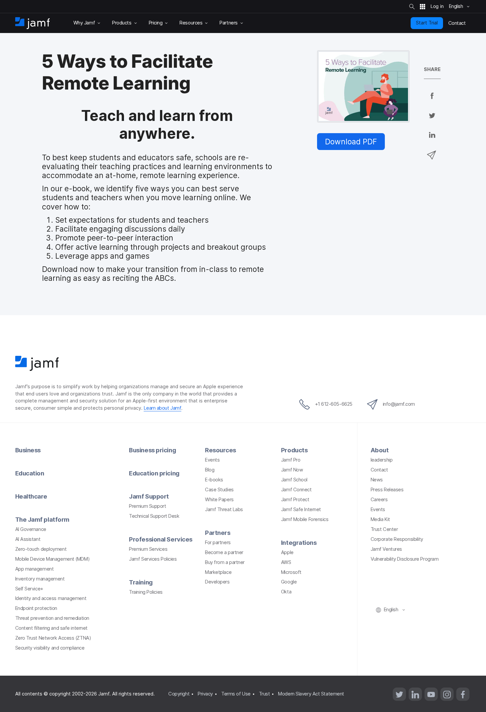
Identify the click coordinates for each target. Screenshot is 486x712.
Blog (209, 470)
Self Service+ (29, 589)
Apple (287, 552)
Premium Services (148, 549)
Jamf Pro (290, 460)
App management (34, 569)
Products (294, 450)
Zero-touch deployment (41, 549)
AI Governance (30, 529)
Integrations (299, 542)
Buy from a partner (225, 562)
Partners (217, 532)
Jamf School (294, 480)
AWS (286, 562)
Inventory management (40, 579)
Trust (264, 694)
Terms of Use (236, 694)
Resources (220, 450)
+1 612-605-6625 (333, 404)
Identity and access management (51, 598)
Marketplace (218, 572)
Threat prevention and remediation (52, 618)
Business (28, 450)
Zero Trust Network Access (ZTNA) (53, 638)
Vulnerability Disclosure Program (405, 559)
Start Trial (427, 23)
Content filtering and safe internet (51, 628)
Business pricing (152, 450)
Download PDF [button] (351, 141)
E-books (214, 480)
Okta (286, 592)
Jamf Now (292, 470)
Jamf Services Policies (153, 559)
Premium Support (147, 506)
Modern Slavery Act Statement (311, 694)
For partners (218, 542)
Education (29, 473)
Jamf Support (149, 496)
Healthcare (31, 496)
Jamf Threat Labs (224, 509)
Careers (379, 500)
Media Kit (380, 519)
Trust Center (384, 529)
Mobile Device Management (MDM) (52, 559)
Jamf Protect (295, 500)
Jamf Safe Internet (301, 509)
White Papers (219, 500)
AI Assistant (28, 539)
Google (289, 582)
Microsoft (291, 572)
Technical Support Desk (154, 516)
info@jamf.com (399, 404)
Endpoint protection (36, 608)
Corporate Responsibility (397, 539)
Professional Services (160, 539)
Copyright (178, 694)
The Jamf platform (42, 519)
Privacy (205, 694)
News (377, 480)
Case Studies (219, 490)
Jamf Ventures (386, 549)
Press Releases (387, 490)
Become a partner (224, 552)
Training (140, 582)
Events (212, 460)
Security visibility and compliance (50, 648)
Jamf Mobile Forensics (305, 519)
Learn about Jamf (163, 408)
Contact (379, 470)
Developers (217, 582)
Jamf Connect (296, 490)
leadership (382, 460)
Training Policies (145, 592)
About (380, 450)
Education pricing (154, 473)
